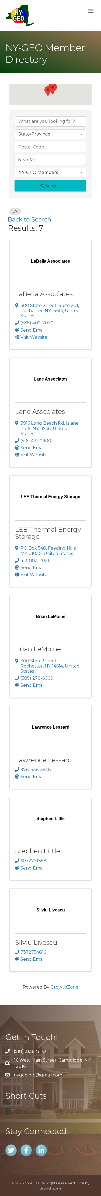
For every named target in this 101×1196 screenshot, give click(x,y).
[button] (48, 91)
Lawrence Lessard (43, 760)
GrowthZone (64, 987)
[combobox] (50, 134)
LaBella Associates (44, 294)
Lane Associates (40, 411)
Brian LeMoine (38, 649)
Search (52, 185)
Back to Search (29, 219)
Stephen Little (37, 851)
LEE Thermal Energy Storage (48, 533)
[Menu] (8, 1110)
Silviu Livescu (36, 942)
